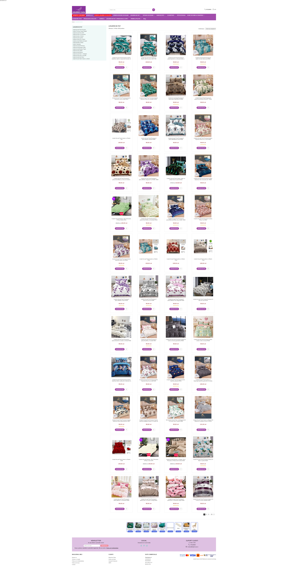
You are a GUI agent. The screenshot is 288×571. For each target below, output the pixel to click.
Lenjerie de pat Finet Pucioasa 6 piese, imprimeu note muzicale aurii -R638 (203, 179)
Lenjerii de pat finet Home (78, 57)
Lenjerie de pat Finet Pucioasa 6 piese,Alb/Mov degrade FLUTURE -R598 (148, 179)
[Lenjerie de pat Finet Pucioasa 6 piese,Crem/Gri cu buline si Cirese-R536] (121, 327)
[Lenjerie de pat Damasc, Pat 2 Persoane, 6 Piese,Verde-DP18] (121, 206)
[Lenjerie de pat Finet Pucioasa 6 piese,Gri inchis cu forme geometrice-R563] (176, 327)
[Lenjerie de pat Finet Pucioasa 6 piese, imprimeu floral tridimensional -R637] (121, 407)
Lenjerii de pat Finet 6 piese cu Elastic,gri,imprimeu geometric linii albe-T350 (203, 380)
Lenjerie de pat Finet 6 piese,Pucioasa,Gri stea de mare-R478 (203, 300)
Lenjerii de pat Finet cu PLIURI (79, 55)
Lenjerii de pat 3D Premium (79, 45)
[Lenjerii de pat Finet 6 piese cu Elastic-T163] (203, 246)
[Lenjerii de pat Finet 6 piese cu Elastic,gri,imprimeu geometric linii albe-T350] (203, 367)
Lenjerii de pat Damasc (78, 52)
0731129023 (193, 544)
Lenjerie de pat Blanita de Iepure (80, 41)
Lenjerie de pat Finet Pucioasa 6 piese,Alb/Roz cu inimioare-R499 (121, 500)
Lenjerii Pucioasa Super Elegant (80, 31)
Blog (144, 18)
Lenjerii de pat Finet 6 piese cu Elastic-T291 (149, 259)
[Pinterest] (144, 545)
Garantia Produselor (113, 561)
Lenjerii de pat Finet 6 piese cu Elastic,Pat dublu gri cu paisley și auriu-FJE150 (203, 420)
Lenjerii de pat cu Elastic (78, 36)
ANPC (110, 562)
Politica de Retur (112, 559)
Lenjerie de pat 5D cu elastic (79, 39)
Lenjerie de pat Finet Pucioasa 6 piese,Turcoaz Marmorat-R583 (203, 58)
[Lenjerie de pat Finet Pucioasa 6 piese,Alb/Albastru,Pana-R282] (176, 125)
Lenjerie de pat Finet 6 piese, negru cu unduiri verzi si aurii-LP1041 (176, 179)
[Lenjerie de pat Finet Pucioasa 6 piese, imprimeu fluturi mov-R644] (121, 246)
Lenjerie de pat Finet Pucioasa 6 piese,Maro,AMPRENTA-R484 (176, 98)
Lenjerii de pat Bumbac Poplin (79, 49)
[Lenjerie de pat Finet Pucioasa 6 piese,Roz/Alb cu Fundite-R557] (149, 327)
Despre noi (74, 557)
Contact (73, 564)
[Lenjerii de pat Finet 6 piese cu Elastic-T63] (121, 125)
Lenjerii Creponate (77, 44)
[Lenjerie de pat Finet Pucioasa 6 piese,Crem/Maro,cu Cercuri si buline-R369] (121, 166)
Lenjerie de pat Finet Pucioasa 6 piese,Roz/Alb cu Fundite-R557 (148, 340)
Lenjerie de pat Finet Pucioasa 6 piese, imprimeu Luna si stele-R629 (121, 98)
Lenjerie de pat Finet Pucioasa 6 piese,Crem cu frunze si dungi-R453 (148, 500)
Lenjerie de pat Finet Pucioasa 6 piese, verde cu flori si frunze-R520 (203, 340)
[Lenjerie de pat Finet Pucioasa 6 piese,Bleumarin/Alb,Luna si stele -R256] (176, 206)
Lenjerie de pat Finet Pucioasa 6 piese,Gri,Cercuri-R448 (148, 300)
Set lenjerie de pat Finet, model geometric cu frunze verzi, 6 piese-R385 (176, 420)
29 (211, 514)
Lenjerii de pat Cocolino (78, 37)
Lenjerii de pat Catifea (77, 50)
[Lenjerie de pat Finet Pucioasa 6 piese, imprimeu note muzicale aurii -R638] (203, 166)
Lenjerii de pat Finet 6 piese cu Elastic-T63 (121, 139)
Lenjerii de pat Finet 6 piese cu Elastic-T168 (121, 460)
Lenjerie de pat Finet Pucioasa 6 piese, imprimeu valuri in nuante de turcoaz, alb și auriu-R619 (121, 58)
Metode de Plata (112, 557)
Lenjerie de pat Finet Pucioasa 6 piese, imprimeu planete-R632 (176, 380)
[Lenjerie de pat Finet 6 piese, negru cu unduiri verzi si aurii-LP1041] (176, 166)
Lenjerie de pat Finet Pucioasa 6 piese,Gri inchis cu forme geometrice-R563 (176, 340)
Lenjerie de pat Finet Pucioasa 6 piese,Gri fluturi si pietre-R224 (203, 460)
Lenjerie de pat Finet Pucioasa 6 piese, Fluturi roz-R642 (203, 219)
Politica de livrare (76, 562)
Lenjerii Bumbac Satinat (78, 42)
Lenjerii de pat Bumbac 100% (79, 47)
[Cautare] (153, 9)
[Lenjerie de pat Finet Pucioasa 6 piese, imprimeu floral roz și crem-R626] (203, 125)
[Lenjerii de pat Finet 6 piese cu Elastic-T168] (121, 447)
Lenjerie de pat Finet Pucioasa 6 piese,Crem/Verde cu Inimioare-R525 (149, 219)
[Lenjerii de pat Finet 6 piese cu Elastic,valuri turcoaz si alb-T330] (149, 45)
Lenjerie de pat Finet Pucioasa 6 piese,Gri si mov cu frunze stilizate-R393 (203, 500)
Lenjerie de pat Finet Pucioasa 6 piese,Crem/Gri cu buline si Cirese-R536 (121, 340)
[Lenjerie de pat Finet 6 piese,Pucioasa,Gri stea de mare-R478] (203, 286)
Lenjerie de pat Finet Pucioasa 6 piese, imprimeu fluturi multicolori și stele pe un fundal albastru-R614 (121, 380)
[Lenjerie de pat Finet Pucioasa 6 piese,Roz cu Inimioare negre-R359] (176, 487)
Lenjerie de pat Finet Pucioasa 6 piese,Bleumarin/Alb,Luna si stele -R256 (175, 219)
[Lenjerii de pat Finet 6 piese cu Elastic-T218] (176, 246)
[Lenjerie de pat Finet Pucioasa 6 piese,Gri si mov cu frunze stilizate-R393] (203, 487)
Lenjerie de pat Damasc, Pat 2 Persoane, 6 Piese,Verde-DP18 (121, 219)
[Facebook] (141, 545)
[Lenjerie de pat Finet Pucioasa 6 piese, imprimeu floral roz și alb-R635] (149, 367)
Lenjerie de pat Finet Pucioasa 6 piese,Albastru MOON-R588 (148, 139)
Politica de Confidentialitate (112, 548)
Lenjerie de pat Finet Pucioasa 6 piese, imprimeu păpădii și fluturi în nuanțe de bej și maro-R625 (148, 420)
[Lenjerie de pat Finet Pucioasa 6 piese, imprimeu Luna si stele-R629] (121, 85)
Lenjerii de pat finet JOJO (78, 32)
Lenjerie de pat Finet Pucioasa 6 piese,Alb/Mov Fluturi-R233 (121, 300)
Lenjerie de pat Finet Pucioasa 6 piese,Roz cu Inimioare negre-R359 (175, 500)
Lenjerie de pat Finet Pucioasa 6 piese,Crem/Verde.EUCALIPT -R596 (203, 98)
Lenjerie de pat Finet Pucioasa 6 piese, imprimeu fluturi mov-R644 (121, 259)
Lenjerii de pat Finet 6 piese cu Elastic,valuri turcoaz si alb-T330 (148, 58)
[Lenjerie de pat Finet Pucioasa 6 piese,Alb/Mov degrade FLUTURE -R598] (149, 165)
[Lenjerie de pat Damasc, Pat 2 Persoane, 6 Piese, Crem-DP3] (149, 447)
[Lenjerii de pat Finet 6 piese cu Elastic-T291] (149, 246)
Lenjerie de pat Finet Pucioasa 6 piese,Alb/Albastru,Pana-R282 (176, 139)
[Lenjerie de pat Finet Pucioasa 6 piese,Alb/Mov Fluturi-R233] (121, 286)
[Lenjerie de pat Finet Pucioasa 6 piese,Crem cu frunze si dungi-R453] (149, 487)
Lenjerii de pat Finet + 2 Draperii (80, 53)
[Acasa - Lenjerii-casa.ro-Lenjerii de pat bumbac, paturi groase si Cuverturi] (79, 10)
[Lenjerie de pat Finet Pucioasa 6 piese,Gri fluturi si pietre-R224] (203, 447)
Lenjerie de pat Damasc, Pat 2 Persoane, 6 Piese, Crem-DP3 (148, 460)
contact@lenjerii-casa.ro (192, 546)
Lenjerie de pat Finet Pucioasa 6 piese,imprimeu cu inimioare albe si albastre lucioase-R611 (176, 58)
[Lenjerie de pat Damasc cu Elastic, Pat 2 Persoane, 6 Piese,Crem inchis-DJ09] (176, 447)
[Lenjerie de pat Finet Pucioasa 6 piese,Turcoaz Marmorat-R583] (203, 45)
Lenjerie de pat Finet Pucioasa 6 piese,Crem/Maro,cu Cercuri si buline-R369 (121, 179)
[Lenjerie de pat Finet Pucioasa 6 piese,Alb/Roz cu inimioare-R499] (121, 486)
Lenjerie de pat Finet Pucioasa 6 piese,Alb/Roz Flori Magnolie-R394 (176, 300)
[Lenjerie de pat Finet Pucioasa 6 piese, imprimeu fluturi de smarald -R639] (149, 85)
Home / (73, 22)
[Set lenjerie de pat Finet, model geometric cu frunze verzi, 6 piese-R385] (176, 407)
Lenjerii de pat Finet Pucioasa (79, 29)
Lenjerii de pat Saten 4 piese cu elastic (81, 58)
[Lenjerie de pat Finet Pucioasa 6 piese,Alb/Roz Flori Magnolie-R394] (176, 287)
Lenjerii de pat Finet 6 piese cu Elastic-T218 (176, 259)
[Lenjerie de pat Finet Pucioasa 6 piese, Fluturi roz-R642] (203, 206)
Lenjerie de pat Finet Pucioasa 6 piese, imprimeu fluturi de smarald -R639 (148, 98)
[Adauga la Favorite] (126, 67)
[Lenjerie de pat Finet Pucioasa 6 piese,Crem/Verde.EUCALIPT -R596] (203, 85)
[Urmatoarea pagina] (214, 514)
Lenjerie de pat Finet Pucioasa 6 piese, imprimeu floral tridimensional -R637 (121, 420)
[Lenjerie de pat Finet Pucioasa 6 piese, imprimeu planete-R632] (176, 367)
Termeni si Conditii (76, 559)
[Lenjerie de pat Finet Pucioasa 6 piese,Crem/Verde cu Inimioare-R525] (149, 206)
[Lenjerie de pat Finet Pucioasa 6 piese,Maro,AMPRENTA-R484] (176, 85)
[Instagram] (147, 545)
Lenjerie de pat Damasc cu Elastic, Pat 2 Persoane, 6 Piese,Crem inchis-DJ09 (175, 460)
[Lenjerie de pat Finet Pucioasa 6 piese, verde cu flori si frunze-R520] (203, 327)
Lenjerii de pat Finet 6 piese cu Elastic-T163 (203, 259)
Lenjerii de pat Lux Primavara (79, 34)
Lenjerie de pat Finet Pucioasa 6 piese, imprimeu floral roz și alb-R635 (148, 380)
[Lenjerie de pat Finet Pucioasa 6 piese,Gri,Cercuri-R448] (149, 286)
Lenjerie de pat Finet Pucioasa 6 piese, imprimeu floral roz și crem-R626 (203, 139)
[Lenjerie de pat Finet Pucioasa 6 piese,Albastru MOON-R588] (149, 125)
